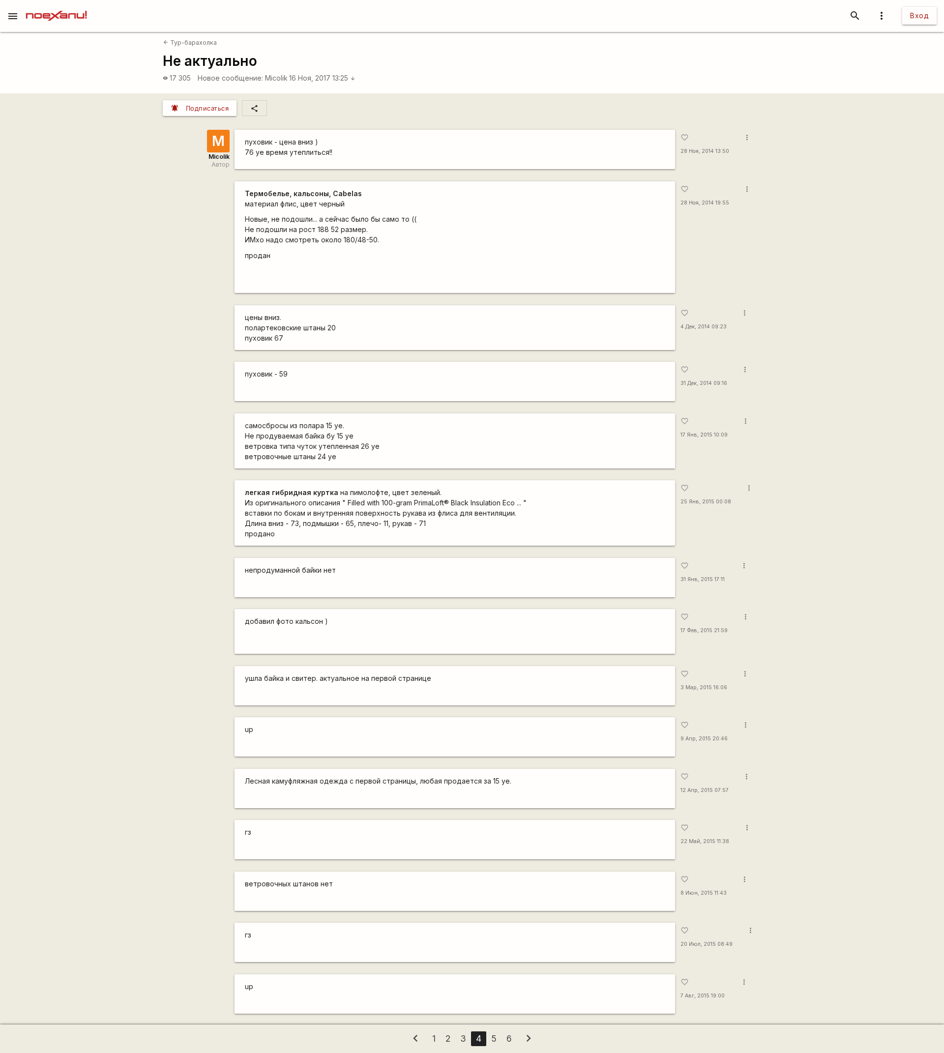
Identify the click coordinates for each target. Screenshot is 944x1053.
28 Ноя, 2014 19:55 (704, 203)
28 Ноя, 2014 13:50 (704, 151)
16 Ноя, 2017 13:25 (322, 78)
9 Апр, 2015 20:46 (704, 738)
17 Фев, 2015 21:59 (704, 630)
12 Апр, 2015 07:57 (704, 790)
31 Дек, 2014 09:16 (703, 383)
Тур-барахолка (190, 42)
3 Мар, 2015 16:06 (703, 687)
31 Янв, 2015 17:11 (702, 579)
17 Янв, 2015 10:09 (704, 435)
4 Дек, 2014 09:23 (703, 326)
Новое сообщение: (230, 78)
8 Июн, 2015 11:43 (703, 893)
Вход (919, 15)
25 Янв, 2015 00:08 (705, 501)
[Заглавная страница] (56, 7)
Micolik (276, 78)
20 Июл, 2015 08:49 (706, 944)
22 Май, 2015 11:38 (704, 841)
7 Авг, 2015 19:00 (702, 996)
